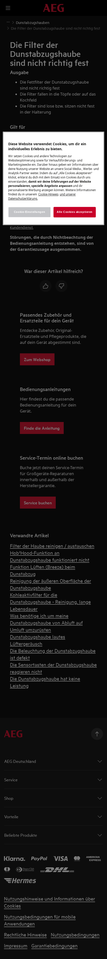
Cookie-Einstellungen (29, 212)
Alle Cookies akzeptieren (75, 212)
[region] (54, 178)
